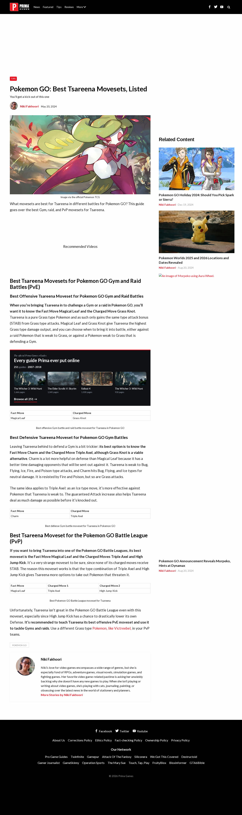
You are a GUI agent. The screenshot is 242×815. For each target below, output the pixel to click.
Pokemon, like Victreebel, (111, 628)
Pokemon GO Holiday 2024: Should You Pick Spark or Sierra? (196, 197)
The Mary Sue (117, 762)
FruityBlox (159, 762)
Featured (48, 7)
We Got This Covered (164, 756)
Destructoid (189, 756)
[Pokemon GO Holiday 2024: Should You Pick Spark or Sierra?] (196, 169)
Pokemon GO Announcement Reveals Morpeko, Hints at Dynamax (195, 563)
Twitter (124, 731)
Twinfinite (77, 756)
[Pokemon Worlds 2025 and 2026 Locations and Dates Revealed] (196, 232)
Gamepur (93, 756)
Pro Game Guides (56, 756)
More (83, 8)
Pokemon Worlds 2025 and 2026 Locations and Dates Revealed (194, 260)
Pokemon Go (19, 645)
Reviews (69, 7)
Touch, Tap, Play (139, 762)
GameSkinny (71, 762)
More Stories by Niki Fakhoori (62, 695)
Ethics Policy (103, 740)
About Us (82, 4)
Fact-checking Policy (128, 740)
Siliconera (140, 756)
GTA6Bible (197, 762)
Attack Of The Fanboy (116, 756)
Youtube (142, 731)
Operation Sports (93, 762)
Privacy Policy (180, 740)
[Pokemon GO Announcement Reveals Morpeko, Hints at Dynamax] (196, 415)
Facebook (105, 731)
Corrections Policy (80, 740)
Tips (58, 7)
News (37, 7)
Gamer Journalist (49, 762)
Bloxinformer (178, 762)
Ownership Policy (156, 740)
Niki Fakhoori (29, 106)
